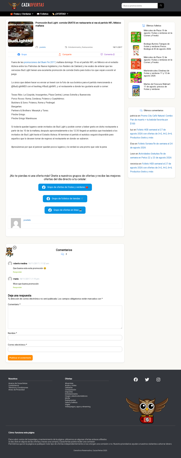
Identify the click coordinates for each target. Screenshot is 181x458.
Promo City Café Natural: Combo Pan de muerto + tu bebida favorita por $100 (151, 119)
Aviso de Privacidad (16, 390)
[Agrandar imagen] (20, 22)
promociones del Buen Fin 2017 (39, 62)
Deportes (69, 392)
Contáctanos (13, 385)
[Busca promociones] (161, 5)
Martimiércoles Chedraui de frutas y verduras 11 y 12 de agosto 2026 (157, 73)
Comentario (14, 304)
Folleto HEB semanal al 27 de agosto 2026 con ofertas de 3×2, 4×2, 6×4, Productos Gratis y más (151, 133)
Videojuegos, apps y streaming (77, 407)
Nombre (12, 333)
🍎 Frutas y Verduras (20, 14)
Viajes (67, 404)
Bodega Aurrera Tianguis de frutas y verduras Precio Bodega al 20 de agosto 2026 (157, 46)
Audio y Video (71, 385)
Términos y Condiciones (18, 387)
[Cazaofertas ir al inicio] (26, 3)
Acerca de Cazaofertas (17, 383)
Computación (70, 390)
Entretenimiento (74, 47)
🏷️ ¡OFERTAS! (59, 14)
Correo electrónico (17, 344)
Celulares (69, 387)
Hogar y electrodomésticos (76, 396)
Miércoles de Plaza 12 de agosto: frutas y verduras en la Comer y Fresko (158, 60)
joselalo (27, 220)
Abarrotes (69, 383)
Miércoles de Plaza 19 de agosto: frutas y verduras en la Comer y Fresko (158, 33)
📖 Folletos (42, 14)
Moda (67, 398)
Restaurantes (87, 47)
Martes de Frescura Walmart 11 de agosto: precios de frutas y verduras (157, 86)
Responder (17, 272)
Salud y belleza (71, 402)
